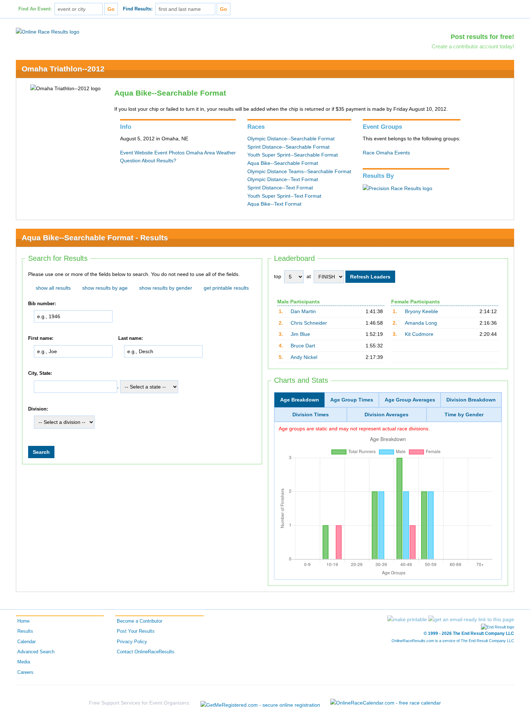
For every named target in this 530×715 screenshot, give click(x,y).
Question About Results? (148, 160)
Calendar (26, 641)
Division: (38, 409)
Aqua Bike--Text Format (274, 204)
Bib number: (42, 303)
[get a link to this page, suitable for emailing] (471, 619)
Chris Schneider (309, 323)
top (277, 276)
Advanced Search (35, 651)
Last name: (130, 338)
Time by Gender (464, 414)
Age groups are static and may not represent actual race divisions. (354, 428)
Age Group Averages (410, 400)
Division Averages (386, 414)
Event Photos (169, 152)
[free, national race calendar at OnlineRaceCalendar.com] (385, 702)
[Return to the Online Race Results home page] (47, 31)
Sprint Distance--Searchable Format (288, 147)
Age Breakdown (299, 400)
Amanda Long (421, 323)
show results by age (105, 288)
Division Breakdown (471, 400)
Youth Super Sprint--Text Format (284, 196)
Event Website (136, 152)
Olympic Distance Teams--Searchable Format (299, 171)
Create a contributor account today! (473, 46)
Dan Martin (303, 311)
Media (23, 661)
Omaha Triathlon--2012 (63, 69)
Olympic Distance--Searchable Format (291, 138)
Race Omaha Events (386, 152)
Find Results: (138, 9)
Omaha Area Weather (211, 152)
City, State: (40, 373)
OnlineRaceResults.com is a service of (453, 641)
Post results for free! (482, 36)
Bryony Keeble (421, 311)
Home (23, 621)
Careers (25, 672)
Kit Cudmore (419, 334)
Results (25, 631)
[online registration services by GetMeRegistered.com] (260, 703)
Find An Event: (35, 9)
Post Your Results (136, 631)
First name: (40, 338)
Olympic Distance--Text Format (282, 179)
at (308, 276)
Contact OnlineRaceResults (146, 651)
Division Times (310, 414)
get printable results (226, 288)
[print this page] (407, 619)
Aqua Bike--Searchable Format (282, 163)
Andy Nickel (304, 357)
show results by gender (165, 288)
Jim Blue (300, 334)
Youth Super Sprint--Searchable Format (292, 155)
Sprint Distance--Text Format (280, 187)
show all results (53, 288)
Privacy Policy (132, 641)
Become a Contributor (139, 621)
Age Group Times (351, 400)
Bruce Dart (303, 345)
